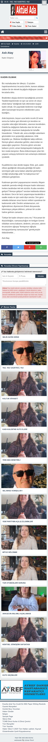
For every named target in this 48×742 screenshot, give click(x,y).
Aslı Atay (7, 52)
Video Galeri (17, 26)
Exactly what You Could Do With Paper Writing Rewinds (24, 704)
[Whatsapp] (41, 247)
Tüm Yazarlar (7, 726)
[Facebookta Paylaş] (7, 247)
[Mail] (32, 69)
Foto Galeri (31, 26)
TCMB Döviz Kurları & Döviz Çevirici (16, 721)
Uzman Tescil (29, 740)
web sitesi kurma (27, 738)
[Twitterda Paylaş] (18, 247)
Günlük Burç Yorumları (11, 709)
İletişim (30, 22)
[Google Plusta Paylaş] (30, 247)
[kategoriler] (45, 31)
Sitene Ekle (6, 719)
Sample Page (7, 716)
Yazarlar (16, 44)
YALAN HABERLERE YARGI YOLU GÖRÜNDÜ (27, 38)
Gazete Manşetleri (9, 706)
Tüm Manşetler (8, 724)
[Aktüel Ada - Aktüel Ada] (24, 10)
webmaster (18, 740)
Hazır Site (18, 738)
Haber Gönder (8, 711)
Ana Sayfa (16, 22)
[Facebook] (30, 69)
